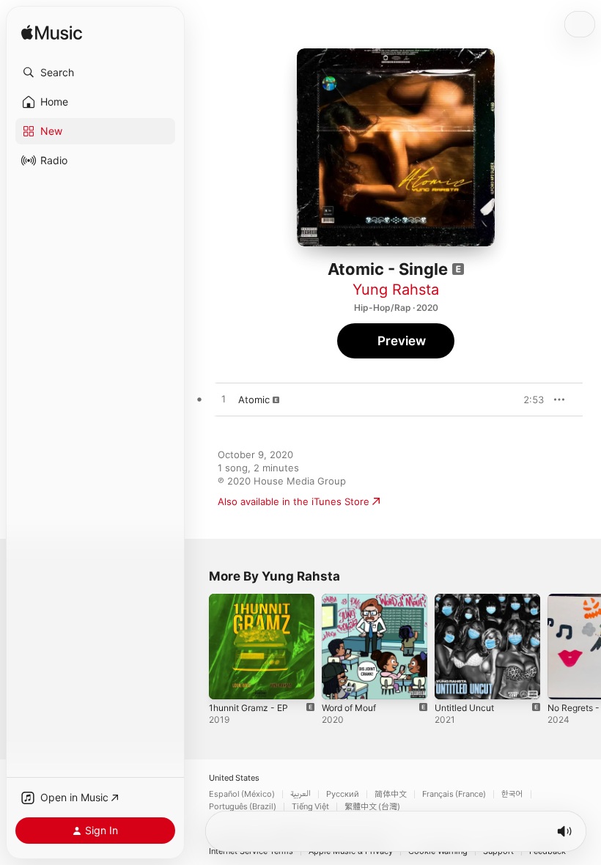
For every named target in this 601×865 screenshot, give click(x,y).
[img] (51, 33)
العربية (300, 794)
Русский (342, 794)
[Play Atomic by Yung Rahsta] (223, 399)
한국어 (512, 794)
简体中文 (391, 794)
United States (234, 778)
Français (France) (454, 794)
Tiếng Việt (310, 807)
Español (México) (242, 794)
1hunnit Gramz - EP (248, 707)
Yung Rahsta (396, 289)
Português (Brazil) (242, 807)
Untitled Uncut (464, 707)
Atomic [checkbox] (254, 399)
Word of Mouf (349, 707)
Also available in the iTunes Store (293, 501)
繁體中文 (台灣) (372, 807)
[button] (95, 72)
